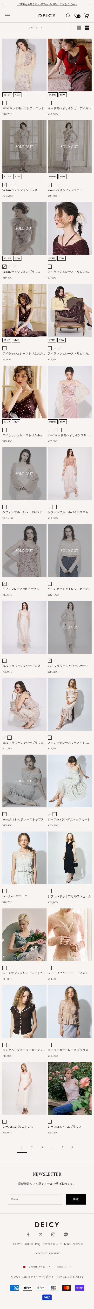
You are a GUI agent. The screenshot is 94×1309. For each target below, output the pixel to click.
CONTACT (40, 1253)
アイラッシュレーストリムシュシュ (69, 272)
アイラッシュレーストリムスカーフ (24, 354)
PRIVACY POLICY (52, 1244)
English (62, 1266)
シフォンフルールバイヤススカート (69, 513)
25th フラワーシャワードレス (21, 666)
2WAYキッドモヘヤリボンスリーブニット (68, 436)
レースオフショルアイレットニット (24, 973)
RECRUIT (54, 1253)
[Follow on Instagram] (53, 1234)
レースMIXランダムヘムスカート (69, 819)
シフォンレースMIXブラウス (20, 589)
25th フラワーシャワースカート (68, 666)
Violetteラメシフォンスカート (67, 190)
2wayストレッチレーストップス (23, 819)
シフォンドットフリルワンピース (69, 896)
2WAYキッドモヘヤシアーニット (23, 108)
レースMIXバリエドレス (17, 1126)
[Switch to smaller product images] (87, 28)
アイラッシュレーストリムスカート (69, 354)
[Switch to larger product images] (79, 28)
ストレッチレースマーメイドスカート (69, 743)
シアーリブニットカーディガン (68, 973)
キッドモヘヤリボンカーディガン (69, 108)
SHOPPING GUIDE (22, 1244)
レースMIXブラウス (14, 896)
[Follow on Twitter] (40, 1234)
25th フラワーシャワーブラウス (22, 742)
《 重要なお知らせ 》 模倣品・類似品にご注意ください (47, 4)
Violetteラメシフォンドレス (19, 190)
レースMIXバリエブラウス (64, 1126)
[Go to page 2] (72, 1147)
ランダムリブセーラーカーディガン (24, 1050)
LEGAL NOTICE (73, 1244)
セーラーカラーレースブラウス (68, 1050)
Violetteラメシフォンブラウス (21, 271)
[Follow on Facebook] (28, 1234)
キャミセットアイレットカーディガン (69, 589)
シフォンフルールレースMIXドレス (23, 513)
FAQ (37, 1244)
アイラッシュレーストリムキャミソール (24, 436)
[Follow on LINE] (65, 1234)
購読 (76, 1199)
